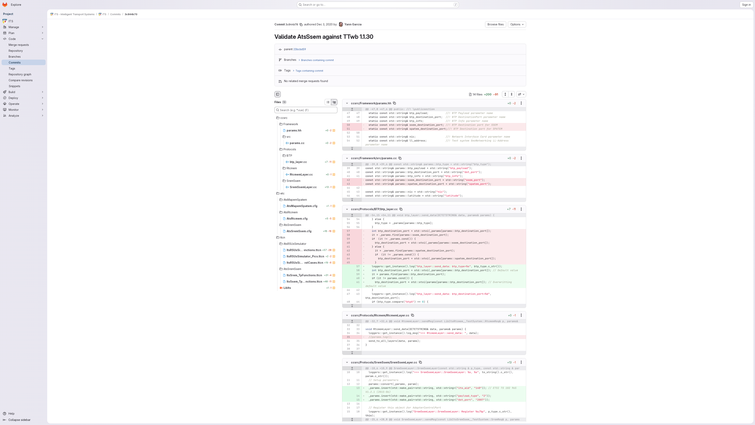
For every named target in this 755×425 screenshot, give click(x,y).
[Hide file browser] (277, 94)
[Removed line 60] (346, 243)
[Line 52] (346, 133)
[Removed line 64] (346, 259)
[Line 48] (346, 117)
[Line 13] (346, 404)
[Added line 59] (356, 274)
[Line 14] (346, 408)
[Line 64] (356, 302)
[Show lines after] (352, 149)
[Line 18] (356, 412)
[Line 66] (346, 290)
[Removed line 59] (346, 239)
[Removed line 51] (346, 129)
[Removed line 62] (346, 251)
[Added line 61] (356, 282)
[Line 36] (346, 341)
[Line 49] (346, 121)
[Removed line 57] (346, 231)
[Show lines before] (352, 109)
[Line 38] (346, 349)
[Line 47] (346, 113)
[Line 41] (346, 176)
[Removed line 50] (346, 125)
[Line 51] (356, 137)
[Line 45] (346, 192)
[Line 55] (346, 223)
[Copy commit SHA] (301, 24)
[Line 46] (346, 196)
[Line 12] (346, 384)
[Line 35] (356, 341)
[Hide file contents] (347, 103)
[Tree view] (334, 102)
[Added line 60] (356, 278)
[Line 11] (346, 380)
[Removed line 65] (346, 262)
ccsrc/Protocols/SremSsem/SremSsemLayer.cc (384, 362)
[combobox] (521, 94)
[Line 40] (346, 172)
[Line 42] (356, 188)
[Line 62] (356, 290)
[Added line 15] (356, 400)
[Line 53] (346, 137)
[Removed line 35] (346, 337)
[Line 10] (346, 372)
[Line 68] (346, 302)
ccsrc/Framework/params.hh (371, 103)
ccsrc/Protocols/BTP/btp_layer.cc (374, 209)
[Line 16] (356, 404)
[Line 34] (346, 333)
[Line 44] (346, 188)
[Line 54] (346, 141)
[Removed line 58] (346, 235)
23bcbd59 (299, 49)
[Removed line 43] (346, 184)
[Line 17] (356, 408)
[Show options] (521, 103)
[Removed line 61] (346, 247)
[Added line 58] (356, 270)
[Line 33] (346, 329)
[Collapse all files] (511, 94)
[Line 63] (356, 294)
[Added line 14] (356, 396)
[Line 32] (346, 325)
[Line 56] (346, 227)
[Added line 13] (356, 388)
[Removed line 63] (346, 255)
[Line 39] (346, 168)
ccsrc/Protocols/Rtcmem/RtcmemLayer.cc (380, 315)
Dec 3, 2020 (325, 24)
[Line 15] (346, 412)
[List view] (328, 102)
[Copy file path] (394, 103)
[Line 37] (346, 345)
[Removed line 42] (346, 180)
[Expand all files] (505, 94)
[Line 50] (356, 133)
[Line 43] (356, 192)
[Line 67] (346, 294)
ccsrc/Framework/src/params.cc (374, 158)
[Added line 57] (356, 266)
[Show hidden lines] (352, 419)
